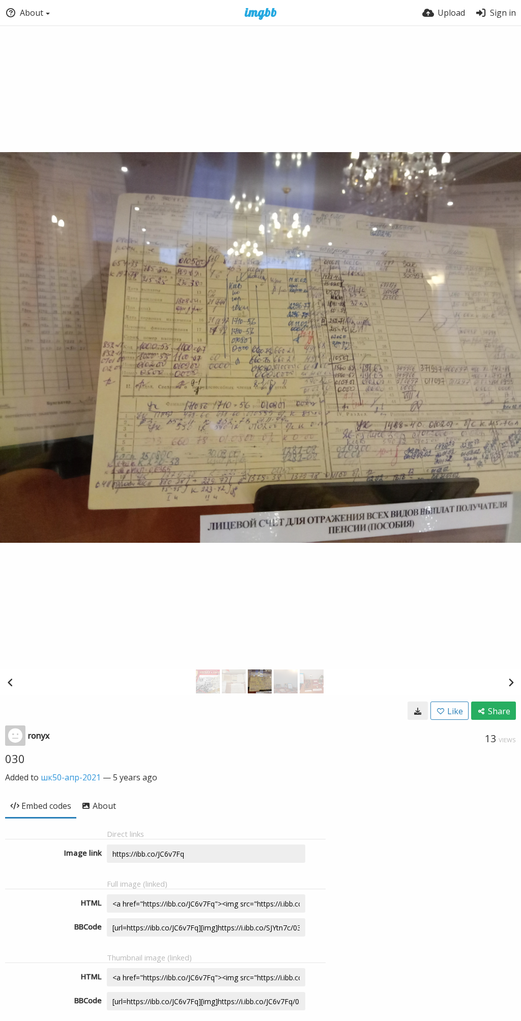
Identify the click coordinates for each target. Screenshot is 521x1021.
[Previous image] (10, 682)
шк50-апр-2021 (71, 777)
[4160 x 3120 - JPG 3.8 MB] (418, 711)
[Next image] (511, 682)
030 (15, 758)
